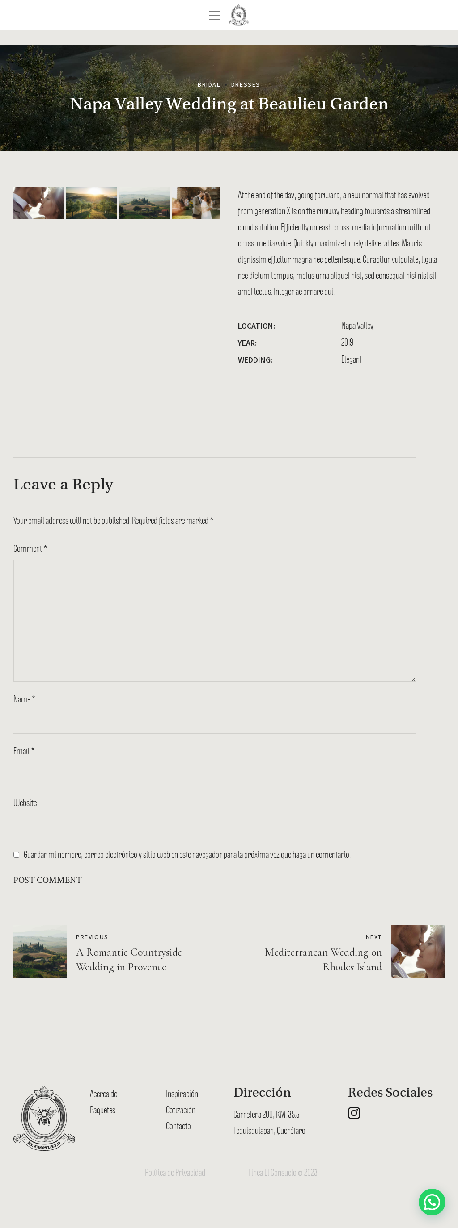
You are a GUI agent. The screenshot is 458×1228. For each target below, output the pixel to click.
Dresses (245, 84)
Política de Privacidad (175, 1172)
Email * (24, 750)
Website (25, 802)
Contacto (178, 1126)
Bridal (209, 84)
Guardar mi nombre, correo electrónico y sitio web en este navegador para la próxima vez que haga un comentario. (187, 854)
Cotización (180, 1109)
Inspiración (182, 1093)
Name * (24, 699)
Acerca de (103, 1093)
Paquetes (102, 1109)
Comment (30, 548)
